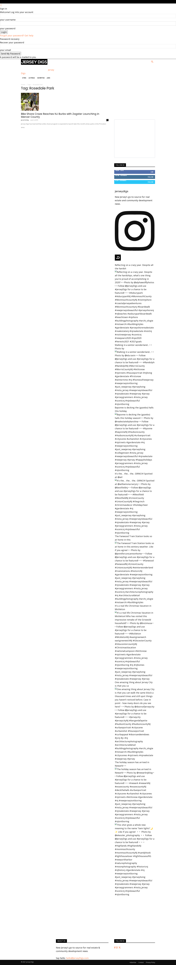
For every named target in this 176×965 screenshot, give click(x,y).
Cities (24, 78)
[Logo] (34, 63)
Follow (150, 177)
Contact (141, 962)
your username (8, 19)
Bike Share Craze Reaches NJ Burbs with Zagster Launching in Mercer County (60, 115)
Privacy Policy (150, 962)
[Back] (1, 5)
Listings (32, 78)
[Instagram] (117, 947)
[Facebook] (115, 947)
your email (5, 50)
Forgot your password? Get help (16, 35)
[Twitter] (119, 947)
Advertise (41, 78)
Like (152, 172)
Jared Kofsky (25, 120)
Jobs (48, 78)
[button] (152, 61)
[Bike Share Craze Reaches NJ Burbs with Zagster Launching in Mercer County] (64, 102)
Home (23, 85)
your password (7, 28)
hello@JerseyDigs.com (77, 958)
